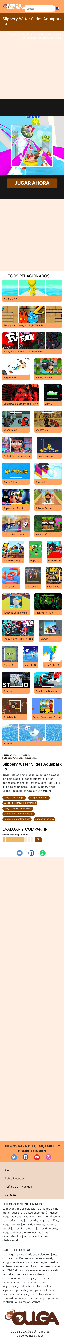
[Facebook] (31, 853)
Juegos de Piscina (39, 797)
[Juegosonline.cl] (14, 6)
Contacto (11, 1194)
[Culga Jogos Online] (32, 1317)
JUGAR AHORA (32, 183)
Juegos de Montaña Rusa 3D (18, 813)
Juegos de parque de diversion (20, 802)
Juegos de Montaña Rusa (17, 819)
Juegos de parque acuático (18, 808)
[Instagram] (48, 1157)
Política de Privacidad (18, 1186)
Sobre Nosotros (15, 1178)
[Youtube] (37, 1157)
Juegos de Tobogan (14, 797)
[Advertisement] (32, 65)
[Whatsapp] (43, 853)
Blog (8, 1170)
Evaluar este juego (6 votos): (16, 834)
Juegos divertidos (44, 819)
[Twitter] (20, 853)
